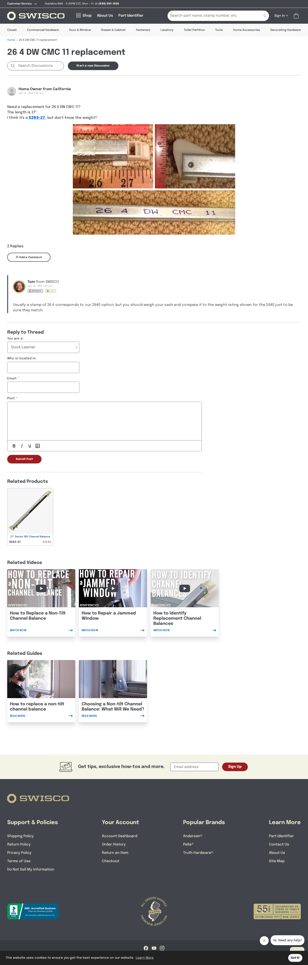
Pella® (188, 844)
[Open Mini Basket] (297, 16)
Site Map (277, 861)
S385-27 (37, 118)
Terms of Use (18, 861)
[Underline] (30, 446)
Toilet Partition (194, 30)
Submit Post (24, 459)
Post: (11, 398)
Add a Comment (30, 257)
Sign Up (235, 767)
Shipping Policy (20, 836)
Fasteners (143, 30)
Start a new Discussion (93, 65)
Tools (219, 30)
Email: (12, 378)
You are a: (15, 338)
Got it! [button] (295, 957)
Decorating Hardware (285, 30)
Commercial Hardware (43, 30)
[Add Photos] (37, 446)
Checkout (110, 861)
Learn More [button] (145, 957)
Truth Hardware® (198, 853)
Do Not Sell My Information (30, 869)
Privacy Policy (19, 853)
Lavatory (167, 30)
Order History (114, 844)
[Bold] (14, 446)
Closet (12, 30)
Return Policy (19, 844)
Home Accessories (246, 30)
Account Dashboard (119, 836)
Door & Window (80, 30)
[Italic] (22, 446)
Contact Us (279, 844)
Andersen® (192, 836)
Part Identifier (281, 836)
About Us (277, 853)
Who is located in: (22, 358)
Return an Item (115, 853)
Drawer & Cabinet (113, 30)
